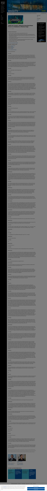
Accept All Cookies (36, 489)
